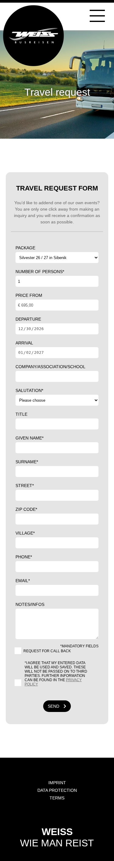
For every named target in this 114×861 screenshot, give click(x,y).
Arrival (24, 342)
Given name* (29, 438)
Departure (28, 319)
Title (21, 414)
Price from (29, 295)
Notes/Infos (30, 604)
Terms (57, 797)
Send (54, 706)
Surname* (27, 461)
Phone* (24, 556)
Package (25, 247)
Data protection (57, 790)
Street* (25, 485)
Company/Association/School (50, 366)
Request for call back (47, 651)
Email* (23, 580)
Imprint (57, 782)
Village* (25, 533)
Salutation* (29, 390)
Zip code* (26, 509)
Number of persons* (40, 271)
